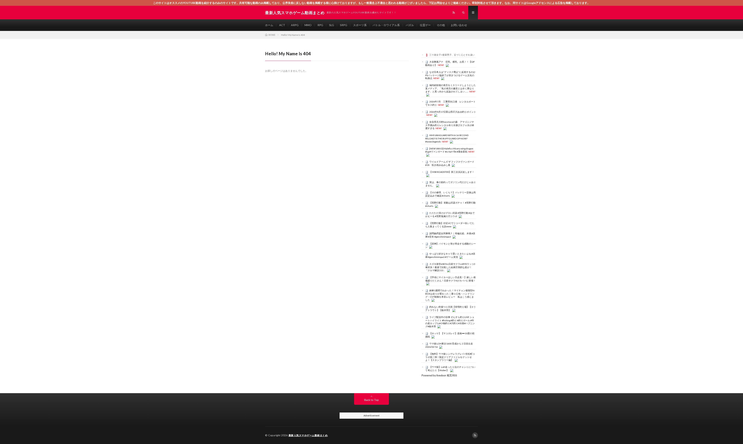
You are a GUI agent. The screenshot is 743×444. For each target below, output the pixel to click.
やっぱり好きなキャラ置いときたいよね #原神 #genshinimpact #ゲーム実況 (450, 255)
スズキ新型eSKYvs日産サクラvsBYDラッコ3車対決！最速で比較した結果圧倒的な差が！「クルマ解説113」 (450, 267)
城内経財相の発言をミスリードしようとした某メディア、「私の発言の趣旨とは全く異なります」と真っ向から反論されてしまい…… (450, 88)
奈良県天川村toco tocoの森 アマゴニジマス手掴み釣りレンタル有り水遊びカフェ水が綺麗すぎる (449, 125)
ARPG (295, 25)
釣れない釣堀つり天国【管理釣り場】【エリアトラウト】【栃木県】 (450, 308)
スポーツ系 (360, 25)
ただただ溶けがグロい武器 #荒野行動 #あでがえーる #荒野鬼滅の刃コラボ (450, 214)
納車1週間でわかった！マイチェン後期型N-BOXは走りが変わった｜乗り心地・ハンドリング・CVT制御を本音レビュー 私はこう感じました (450, 295)
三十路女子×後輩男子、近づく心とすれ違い (452, 54)
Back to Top (371, 399)
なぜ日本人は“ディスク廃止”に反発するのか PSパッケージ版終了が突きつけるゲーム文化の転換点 (451, 75)
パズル (410, 25)
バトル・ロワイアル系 (386, 25)
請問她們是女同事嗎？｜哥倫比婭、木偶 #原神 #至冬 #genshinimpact (450, 235)
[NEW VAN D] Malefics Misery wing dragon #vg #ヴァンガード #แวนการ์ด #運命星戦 (449, 150)
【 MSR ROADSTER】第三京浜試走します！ (451, 171)
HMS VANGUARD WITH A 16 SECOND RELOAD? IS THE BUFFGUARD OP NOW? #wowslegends (446, 138)
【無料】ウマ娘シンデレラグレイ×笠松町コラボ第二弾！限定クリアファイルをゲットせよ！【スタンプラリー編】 (450, 357)
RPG (320, 25)
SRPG (343, 25)
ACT (282, 25)
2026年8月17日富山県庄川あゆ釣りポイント (452, 111)
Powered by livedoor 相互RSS (439, 375)
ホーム (269, 25)
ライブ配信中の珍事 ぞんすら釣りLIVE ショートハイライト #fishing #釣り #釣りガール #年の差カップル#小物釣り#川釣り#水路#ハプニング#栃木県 (450, 322)
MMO (308, 25)
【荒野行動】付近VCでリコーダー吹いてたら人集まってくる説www (449, 225)
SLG (331, 25)
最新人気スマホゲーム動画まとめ (308, 435)
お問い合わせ (459, 25)
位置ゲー (425, 25)
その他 (441, 25)
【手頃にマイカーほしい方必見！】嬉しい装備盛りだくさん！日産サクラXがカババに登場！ (450, 279)
